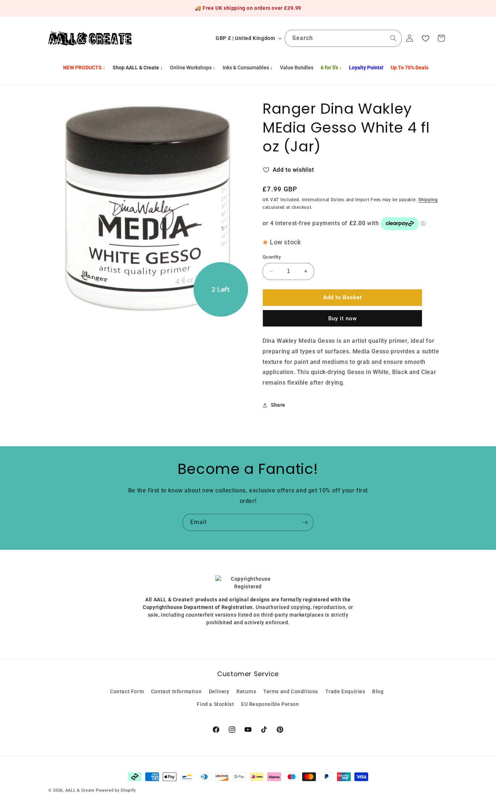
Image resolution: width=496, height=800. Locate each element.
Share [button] (278, 405)
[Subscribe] (305, 522)
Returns (246, 691)
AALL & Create (80, 790)
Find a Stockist (215, 704)
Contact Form (127, 691)
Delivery (219, 691)
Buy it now (342, 318)
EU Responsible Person (270, 704)
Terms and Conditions (290, 691)
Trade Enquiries (345, 691)
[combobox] (343, 38)
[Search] (393, 38)
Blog (377, 691)
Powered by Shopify (116, 790)
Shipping (428, 199)
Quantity (272, 257)
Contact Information (176, 691)
